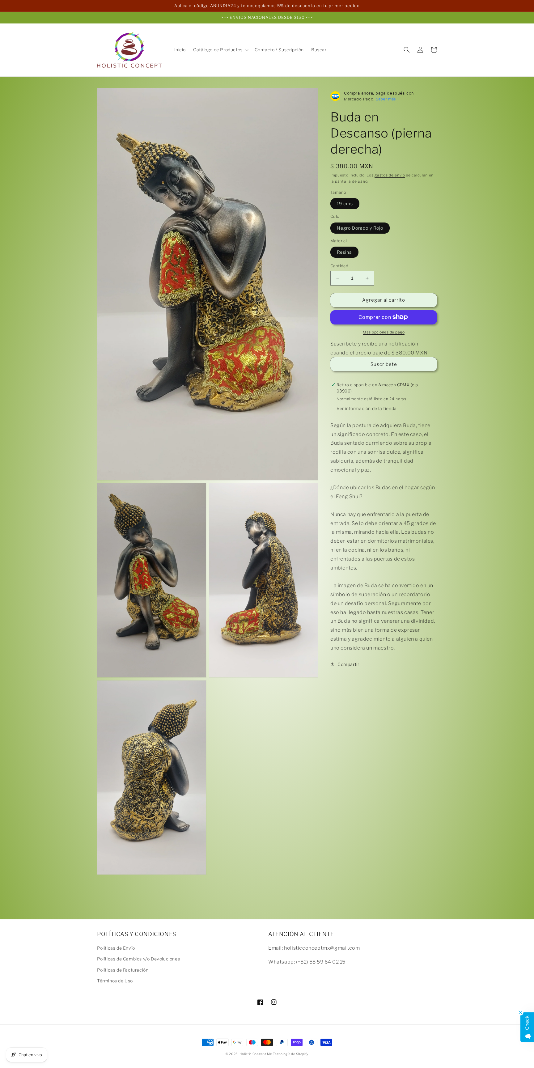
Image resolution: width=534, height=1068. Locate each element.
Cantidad (339, 265)
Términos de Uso (115, 980)
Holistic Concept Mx (255, 1054)
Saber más (386, 99)
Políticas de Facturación (122, 970)
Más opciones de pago (384, 331)
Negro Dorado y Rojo (360, 227)
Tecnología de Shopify (290, 1054)
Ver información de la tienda (367, 408)
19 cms (345, 203)
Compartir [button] (348, 664)
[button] (220, 49)
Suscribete (384, 364)
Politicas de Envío (116, 948)
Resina (344, 252)
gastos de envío (390, 175)
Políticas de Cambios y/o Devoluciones (138, 958)
